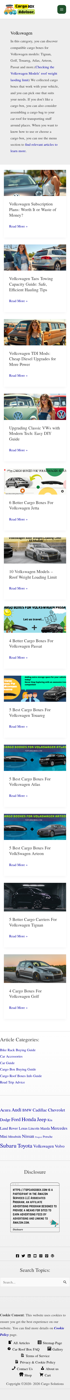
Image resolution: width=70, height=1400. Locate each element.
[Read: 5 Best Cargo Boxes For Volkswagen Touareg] (35, 688)
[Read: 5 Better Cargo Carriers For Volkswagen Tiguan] (35, 896)
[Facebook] (17, 1256)
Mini (3, 1136)
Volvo (60, 1146)
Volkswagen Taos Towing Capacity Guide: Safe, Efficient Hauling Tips (31, 284)
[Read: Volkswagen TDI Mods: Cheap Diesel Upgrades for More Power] (35, 331)
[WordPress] (52, 1256)
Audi (16, 1109)
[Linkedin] (29, 1256)
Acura (5, 1110)
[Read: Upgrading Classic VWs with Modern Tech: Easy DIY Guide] (35, 406)
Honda (29, 1119)
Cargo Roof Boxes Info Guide (21, 1075)
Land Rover (9, 1128)
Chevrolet (56, 1110)
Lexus (23, 1128)
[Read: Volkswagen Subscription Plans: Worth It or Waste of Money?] (35, 182)
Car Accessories (11, 1056)
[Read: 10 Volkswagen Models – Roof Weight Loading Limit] (35, 550)
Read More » (18, 226)
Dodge (5, 1119)
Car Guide (7, 1062)
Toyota (25, 1145)
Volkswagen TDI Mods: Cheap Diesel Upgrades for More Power (32, 358)
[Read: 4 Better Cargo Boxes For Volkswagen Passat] (35, 619)
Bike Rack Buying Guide (18, 1049)
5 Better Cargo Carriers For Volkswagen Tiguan (33, 922)
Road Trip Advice (12, 1082)
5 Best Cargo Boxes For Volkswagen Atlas (30, 781)
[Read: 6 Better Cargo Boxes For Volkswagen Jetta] (35, 481)
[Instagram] (41, 1256)
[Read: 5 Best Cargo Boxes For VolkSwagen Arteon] (35, 826)
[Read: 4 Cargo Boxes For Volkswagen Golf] (35, 968)
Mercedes (59, 1128)
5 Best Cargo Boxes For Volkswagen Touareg (30, 712)
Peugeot (38, 1137)
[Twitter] (23, 1256)
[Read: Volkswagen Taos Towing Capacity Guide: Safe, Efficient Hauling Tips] (35, 257)
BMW (27, 1110)
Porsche (47, 1136)
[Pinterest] (46, 1256)
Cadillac (40, 1110)
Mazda (45, 1128)
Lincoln (33, 1128)
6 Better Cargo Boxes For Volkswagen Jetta (31, 505)
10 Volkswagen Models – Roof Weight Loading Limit (33, 574)
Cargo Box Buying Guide (18, 1069)
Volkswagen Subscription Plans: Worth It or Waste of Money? (32, 209)
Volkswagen (43, 1146)
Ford (16, 1119)
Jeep (41, 1119)
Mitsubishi (14, 1136)
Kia (49, 1120)
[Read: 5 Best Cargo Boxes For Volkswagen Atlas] (35, 757)
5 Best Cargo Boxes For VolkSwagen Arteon (30, 850)
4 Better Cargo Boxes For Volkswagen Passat (31, 643)
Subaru (8, 1145)
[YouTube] (35, 1256)
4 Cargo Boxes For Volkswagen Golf (25, 993)
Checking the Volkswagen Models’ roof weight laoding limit (33, 73)
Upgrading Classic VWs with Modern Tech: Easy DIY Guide (34, 433)
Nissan (28, 1136)
